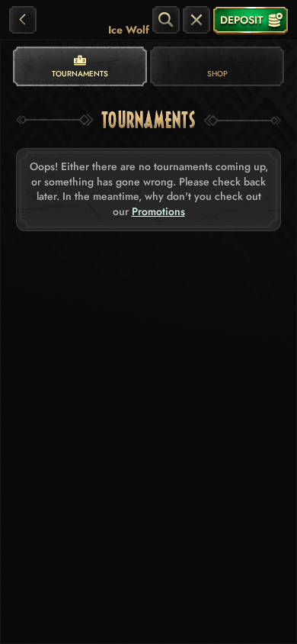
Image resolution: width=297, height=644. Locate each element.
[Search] (166, 20)
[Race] (196, 20)
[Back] (23, 20)
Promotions (158, 211)
